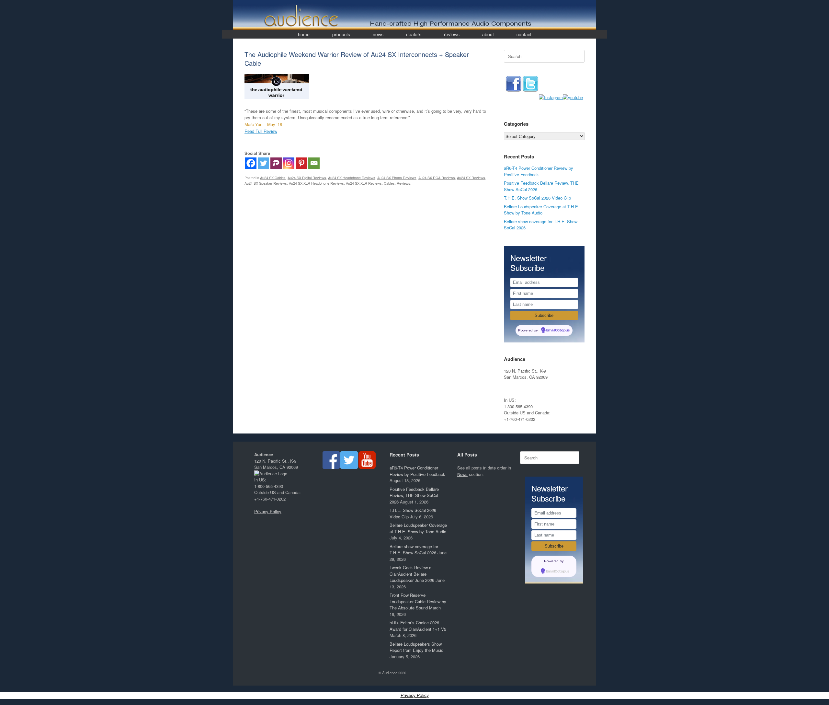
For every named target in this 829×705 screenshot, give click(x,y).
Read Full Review (260, 131)
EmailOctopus (558, 330)
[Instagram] (288, 163)
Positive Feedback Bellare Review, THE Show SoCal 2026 (414, 495)
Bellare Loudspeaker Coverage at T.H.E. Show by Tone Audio (541, 209)
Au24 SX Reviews (471, 177)
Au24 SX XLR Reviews (364, 183)
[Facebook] (250, 163)
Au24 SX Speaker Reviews (265, 183)
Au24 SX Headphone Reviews (351, 177)
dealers (413, 34)
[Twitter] (263, 163)
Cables (389, 183)
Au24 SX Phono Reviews (396, 177)
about (488, 34)
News (462, 474)
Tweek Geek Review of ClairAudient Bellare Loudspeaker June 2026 (412, 573)
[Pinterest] (301, 163)
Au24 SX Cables (273, 177)
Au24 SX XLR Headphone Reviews (316, 183)
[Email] (314, 163)
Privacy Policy (267, 511)
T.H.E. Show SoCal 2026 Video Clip (537, 198)
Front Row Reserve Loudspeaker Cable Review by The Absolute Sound (418, 601)
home (304, 34)
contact (524, 34)
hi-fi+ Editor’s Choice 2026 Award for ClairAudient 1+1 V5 (418, 625)
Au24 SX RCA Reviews (436, 177)
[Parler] (276, 163)
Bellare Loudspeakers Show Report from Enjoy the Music (416, 647)
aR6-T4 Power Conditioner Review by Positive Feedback (538, 171)
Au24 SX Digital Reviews (307, 177)
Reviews (403, 183)
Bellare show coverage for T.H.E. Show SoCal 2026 (414, 549)
